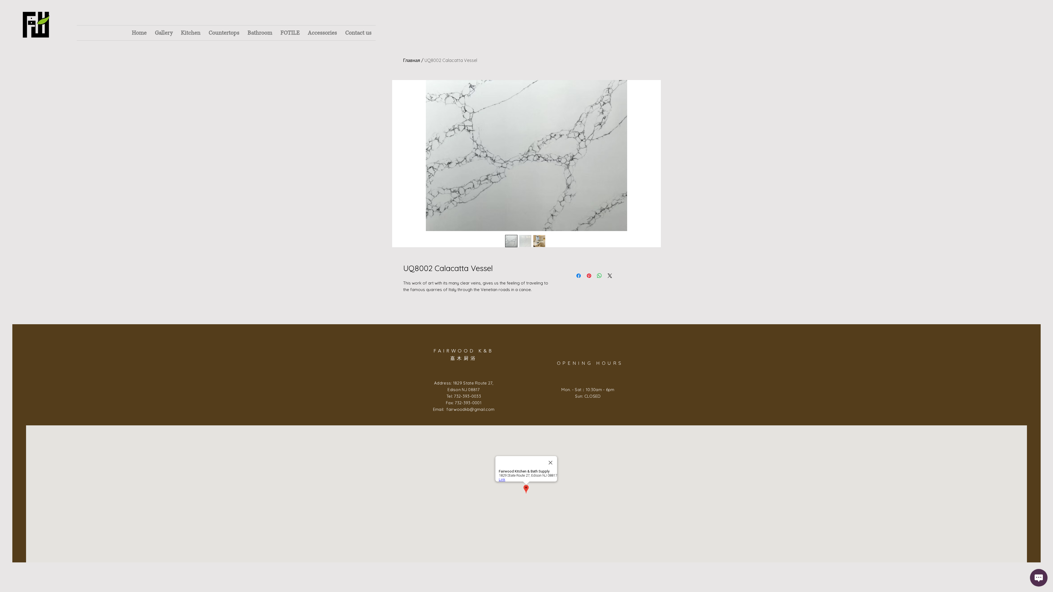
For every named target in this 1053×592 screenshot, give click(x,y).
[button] (164, 32)
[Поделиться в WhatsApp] (599, 275)
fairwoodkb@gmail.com (470, 409)
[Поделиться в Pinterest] (589, 275)
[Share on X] (610, 275)
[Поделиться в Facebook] (578, 275)
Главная (411, 60)
